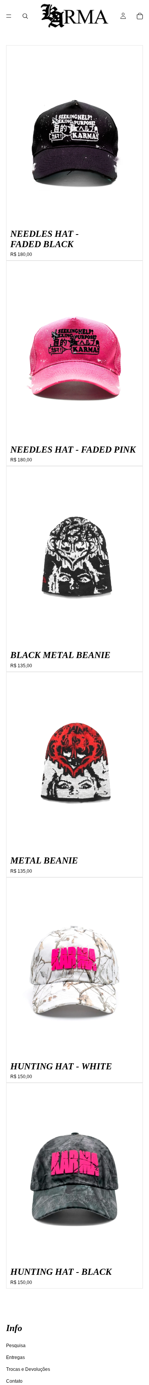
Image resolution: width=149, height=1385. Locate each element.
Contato (14, 1381)
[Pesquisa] (25, 16)
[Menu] (9, 16)
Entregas (15, 1357)
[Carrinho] (139, 16)
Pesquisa (16, 1345)
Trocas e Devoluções (28, 1369)
